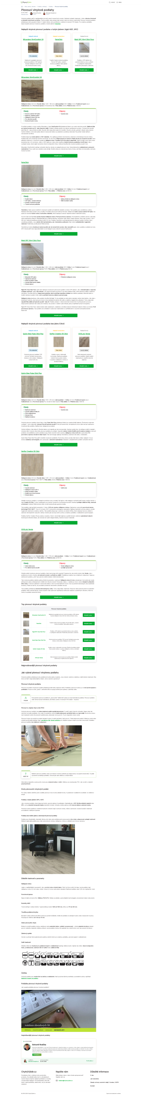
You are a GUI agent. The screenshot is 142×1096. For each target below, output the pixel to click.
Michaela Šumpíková (33, 1061)
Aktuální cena (32, 70)
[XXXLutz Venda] (26, 658)
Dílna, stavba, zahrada (30, 6)
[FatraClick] (26, 623)
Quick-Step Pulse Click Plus (33, 334)
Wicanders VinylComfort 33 (33, 39)
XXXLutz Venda (84, 334)
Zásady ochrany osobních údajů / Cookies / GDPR (104, 1082)
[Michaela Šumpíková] (25, 1060)
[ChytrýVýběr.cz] (26, 2)
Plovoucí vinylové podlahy (61, 6)
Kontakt (92, 1086)
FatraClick (58, 39)
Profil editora (89, 1060)
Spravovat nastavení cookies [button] (113, 1093)
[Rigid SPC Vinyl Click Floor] (26, 632)
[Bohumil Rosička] (27, 1047)
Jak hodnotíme (94, 1079)
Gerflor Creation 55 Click (59, 334)
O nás (92, 1075)
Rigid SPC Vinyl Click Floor (84, 39)
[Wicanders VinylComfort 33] (26, 615)
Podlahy (51, 6)
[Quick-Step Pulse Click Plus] (26, 640)
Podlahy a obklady (42, 6)
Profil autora (36, 1054)
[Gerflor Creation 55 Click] (26, 649)
